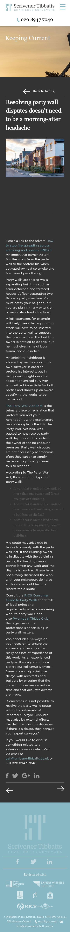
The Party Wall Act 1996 (24, 405)
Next (54, 790)
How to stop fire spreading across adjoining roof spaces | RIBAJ (29, 245)
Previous (15, 790)
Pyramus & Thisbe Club (30, 618)
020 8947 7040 (48, 921)
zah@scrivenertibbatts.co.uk (27, 758)
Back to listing (43, 91)
